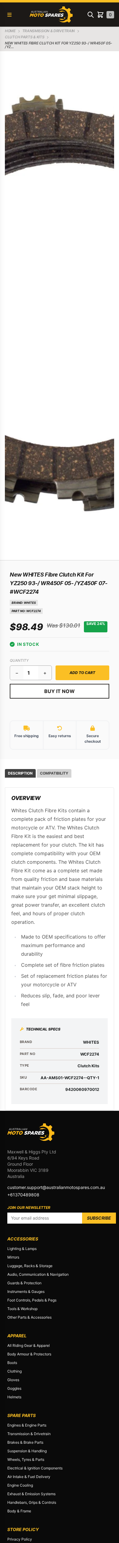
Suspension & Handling (27, 1451)
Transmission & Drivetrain (29, 1433)
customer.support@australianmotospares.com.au (56, 1187)
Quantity (19, 660)
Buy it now (59, 691)
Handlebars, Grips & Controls (31, 1502)
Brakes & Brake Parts (25, 1442)
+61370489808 (23, 1194)
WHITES (30, 602)
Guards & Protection (24, 1283)
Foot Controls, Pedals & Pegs (31, 1300)
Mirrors (13, 1257)
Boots (12, 1362)
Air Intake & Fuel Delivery (28, 1476)
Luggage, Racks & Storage (29, 1265)
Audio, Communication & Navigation (38, 1274)
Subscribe (99, 1218)
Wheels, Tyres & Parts (25, 1459)
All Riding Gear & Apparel (28, 1345)
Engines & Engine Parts (26, 1425)
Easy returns (60, 735)
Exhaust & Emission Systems (31, 1494)
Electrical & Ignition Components (35, 1468)
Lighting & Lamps (22, 1248)
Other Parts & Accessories (29, 1317)
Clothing (14, 1371)
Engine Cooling (20, 1485)
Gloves (13, 1379)
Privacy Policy (19, 1539)
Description (20, 773)
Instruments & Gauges (26, 1291)
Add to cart (82, 672)
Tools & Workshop (22, 1308)
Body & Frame (19, 1511)
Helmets (14, 1397)
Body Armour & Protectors (29, 1354)
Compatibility (54, 773)
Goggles (14, 1388)
